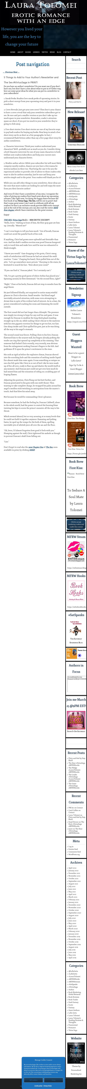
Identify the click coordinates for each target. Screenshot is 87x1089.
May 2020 (72, 923)
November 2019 (74, 939)
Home (12, 52)
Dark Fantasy (73, 214)
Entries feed (73, 849)
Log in (71, 847)
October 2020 (74, 910)
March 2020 (73, 929)
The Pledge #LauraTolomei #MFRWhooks (74, 770)
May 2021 (72, 892)
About (20, 52)
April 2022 (72, 868)
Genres (36, 52)
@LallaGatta (73, 183)
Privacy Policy (47, 1086)
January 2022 (73, 871)
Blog (59, 52)
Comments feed (75, 852)
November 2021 (74, 876)
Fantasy (71, 220)
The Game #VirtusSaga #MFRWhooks (74, 786)
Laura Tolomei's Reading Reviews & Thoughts (76, 232)
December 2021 (74, 873)
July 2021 (72, 886)
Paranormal (73, 237)
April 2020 (73, 926)
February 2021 (74, 900)
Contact (67, 52)
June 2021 (72, 889)
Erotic (71, 217)
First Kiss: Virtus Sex (76, 449)
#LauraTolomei (74, 189)
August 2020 (73, 915)
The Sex (49, 447)
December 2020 (74, 905)
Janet (70, 829)
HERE (31, 450)
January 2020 (74, 934)
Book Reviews (74, 209)
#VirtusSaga (73, 199)
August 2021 (73, 884)
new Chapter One (35, 447)
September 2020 (75, 913)
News (52, 52)
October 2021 (73, 879)
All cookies (33, 1080)
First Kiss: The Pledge (76, 418)
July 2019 (72, 950)
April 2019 (72, 958)
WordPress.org (74, 854)
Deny (53, 1080)
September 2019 (75, 944)
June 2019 (72, 952)
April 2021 (72, 894)
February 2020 (74, 931)
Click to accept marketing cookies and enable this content (76, 274)
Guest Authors (74, 222)
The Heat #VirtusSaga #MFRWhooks (77, 764)
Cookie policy (38, 1086)
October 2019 (73, 942)
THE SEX (8, 220)
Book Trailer (73, 212)
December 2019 (74, 937)
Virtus (45, 52)
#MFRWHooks (74, 191)
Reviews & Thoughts (40, 57)
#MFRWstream (74, 194)
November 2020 (75, 908)
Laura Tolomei (74, 228)
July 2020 (72, 918)
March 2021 (73, 897)
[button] (84, 83)
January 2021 (73, 902)
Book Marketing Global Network (75, 205)
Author (71, 202)
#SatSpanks (73, 196)
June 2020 (72, 921)
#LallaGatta (73, 186)
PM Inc (71, 808)
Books (28, 52)
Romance (72, 240)
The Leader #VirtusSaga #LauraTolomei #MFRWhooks (74, 778)
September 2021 (75, 881)
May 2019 (72, 955)
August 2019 (73, 947)
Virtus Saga (17, 220)
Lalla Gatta (73, 225)
